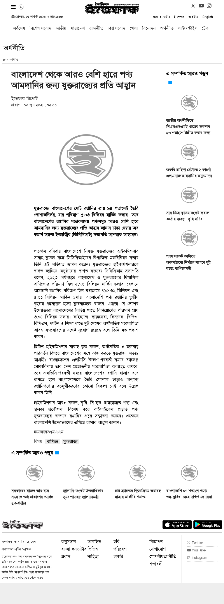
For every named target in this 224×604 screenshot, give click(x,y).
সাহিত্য (93, 556)
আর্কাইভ (193, 17)
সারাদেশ (78, 28)
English (208, 17)
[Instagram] (209, 5)
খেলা (134, 28)
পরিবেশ (120, 549)
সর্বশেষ (19, 28)
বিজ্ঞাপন (156, 541)
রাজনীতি (96, 28)
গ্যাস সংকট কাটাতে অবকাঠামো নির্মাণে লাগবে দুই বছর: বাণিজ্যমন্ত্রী (188, 262)
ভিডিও (93, 549)
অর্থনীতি (166, 28)
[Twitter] (193, 5)
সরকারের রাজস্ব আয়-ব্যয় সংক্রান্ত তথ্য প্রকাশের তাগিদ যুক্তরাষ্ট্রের (32, 496)
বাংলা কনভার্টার (161, 17)
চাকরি (118, 556)
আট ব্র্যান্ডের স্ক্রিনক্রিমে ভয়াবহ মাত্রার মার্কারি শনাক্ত (138, 493)
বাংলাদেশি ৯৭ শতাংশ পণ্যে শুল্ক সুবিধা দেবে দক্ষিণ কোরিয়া (189, 493)
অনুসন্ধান (68, 541)
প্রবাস (65, 556)
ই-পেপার (179, 17)
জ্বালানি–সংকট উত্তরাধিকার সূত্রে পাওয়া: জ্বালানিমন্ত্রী (83, 493)
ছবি (116, 541)
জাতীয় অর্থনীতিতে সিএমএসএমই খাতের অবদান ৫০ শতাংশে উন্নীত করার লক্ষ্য (188, 126)
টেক (205, 28)
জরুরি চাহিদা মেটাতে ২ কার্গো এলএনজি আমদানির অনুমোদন (189, 172)
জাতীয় (61, 28)
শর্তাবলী (156, 564)
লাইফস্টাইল (188, 28)
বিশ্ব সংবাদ (116, 28)
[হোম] (4, 60)
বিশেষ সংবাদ (40, 28)
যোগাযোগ (157, 549)
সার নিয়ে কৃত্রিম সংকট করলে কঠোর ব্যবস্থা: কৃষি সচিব (188, 215)
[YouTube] (201, 5)
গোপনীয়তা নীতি (162, 556)
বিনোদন (149, 28)
